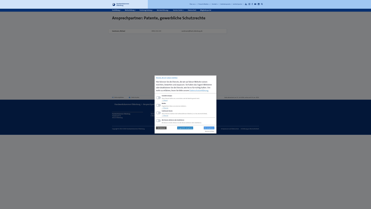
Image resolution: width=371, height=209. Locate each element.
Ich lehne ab (161, 128)
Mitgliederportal (205, 10)
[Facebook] (252, 4)
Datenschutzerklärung (198, 90)
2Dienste (165, 115)
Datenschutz (192, 10)
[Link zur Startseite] (120, 4)
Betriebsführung (162, 10)
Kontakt (214, 4)
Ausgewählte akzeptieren (185, 128)
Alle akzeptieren (209, 128)
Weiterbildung (130, 10)
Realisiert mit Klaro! (209, 131)
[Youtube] (255, 4)
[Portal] (246, 4)
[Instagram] (249, 4)
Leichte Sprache (237, 4)
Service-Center (178, 10)
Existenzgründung (146, 10)
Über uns (192, 4)
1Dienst (165, 100)
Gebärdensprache (225, 4)
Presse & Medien (203, 4)
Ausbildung (116, 10)
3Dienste (165, 108)
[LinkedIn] (259, 4)
